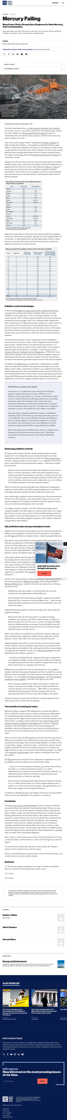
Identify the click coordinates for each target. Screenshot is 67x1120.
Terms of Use (6, 1109)
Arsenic (19, 745)
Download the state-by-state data (17, 124)
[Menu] (63, 2)
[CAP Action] (8, 1099)
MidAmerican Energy (30, 581)
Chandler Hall (34, 1019)
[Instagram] (15, 1054)
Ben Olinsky (13, 1019)
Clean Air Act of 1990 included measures (22, 805)
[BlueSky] (22, 1054)
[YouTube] (11, 1054)
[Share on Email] (22, 54)
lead (22, 742)
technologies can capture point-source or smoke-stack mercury (35, 310)
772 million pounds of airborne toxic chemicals (43, 128)
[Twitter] (4, 1054)
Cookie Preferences (7, 1117)
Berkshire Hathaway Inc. (13, 584)
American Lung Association (19, 752)
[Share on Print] (26, 54)
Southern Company (49, 142)
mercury (55, 723)
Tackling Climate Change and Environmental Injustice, (18, 49)
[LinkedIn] (18, 1054)
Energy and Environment (15, 961)
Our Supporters (6, 1115)
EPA (25, 323)
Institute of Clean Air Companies (33, 677)
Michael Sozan (6, 1019)
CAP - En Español (7, 1113)
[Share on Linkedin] (13, 54)
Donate (55, 3)
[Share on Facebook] (8, 54)
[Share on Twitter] (4, 54)
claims (21, 155)
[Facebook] (7, 1054)
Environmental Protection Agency (34, 133)
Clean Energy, (38, 49)
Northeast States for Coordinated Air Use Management (24, 352)
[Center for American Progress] (5, 3)
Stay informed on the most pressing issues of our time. (32, 1072)
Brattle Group (22, 364)
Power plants (33, 723)
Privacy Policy (6, 1111)
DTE (6, 145)
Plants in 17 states (51, 167)
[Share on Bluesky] (17, 54)
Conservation (46, 49)
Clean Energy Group (52, 458)
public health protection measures (46, 155)
